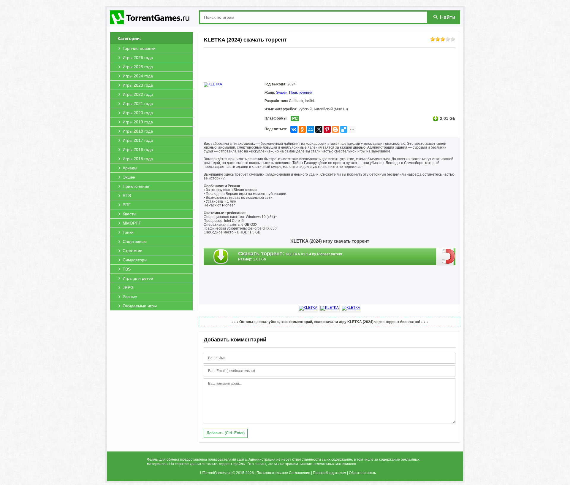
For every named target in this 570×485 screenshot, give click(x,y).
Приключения (300, 92)
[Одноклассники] (302, 129)
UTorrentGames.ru (215, 473)
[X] (318, 129)
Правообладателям (329, 473)
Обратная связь (362, 473)
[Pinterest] (327, 129)
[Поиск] (444, 17)
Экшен (281, 92)
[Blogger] (335, 129)
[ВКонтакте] (293, 129)
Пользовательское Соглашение (283, 473)
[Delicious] (343, 129)
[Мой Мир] (310, 129)
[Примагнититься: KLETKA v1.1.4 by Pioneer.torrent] (445, 256)
